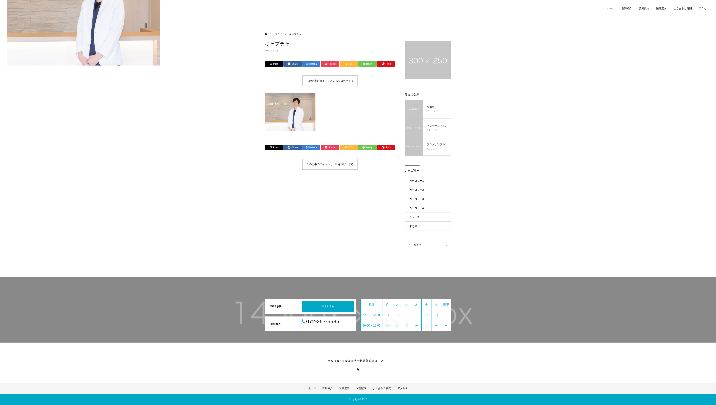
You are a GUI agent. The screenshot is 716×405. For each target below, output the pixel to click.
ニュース (414, 217)
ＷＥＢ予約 (327, 306)
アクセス (704, 8)
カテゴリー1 (416, 180)
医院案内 (661, 8)
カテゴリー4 (416, 208)
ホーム (611, 8)
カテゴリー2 (416, 189)
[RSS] (358, 369)
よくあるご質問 (682, 8)
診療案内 (644, 8)
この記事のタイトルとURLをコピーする (330, 80)
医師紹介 (626, 8)
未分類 (413, 226)
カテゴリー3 (416, 198)
